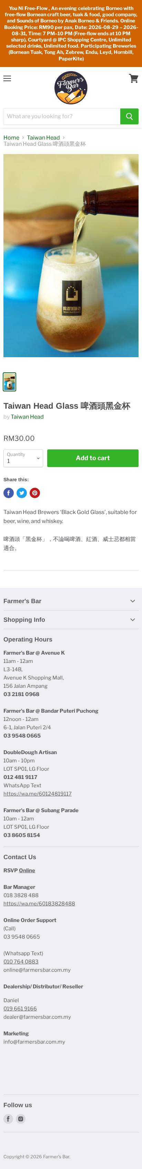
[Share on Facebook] (8, 493)
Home (11, 138)
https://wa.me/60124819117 (37, 794)
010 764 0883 (21, 962)
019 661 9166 (20, 1009)
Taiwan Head (43, 138)
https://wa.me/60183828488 (39, 904)
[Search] (129, 116)
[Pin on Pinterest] (35, 493)
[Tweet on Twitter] (22, 493)
